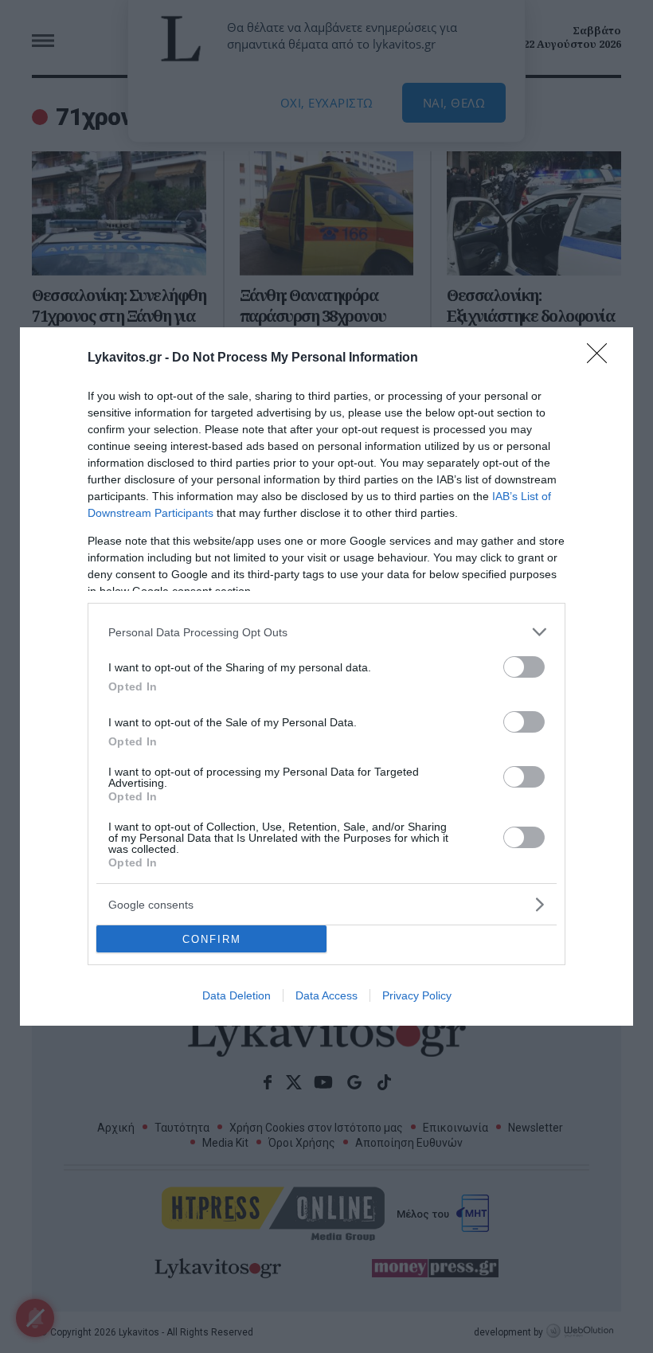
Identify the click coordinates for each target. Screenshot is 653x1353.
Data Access (326, 995)
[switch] (524, 667)
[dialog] (326, 676)
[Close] (602, 358)
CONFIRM (211, 939)
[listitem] (326, 632)
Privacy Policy (417, 995)
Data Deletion (236, 995)
